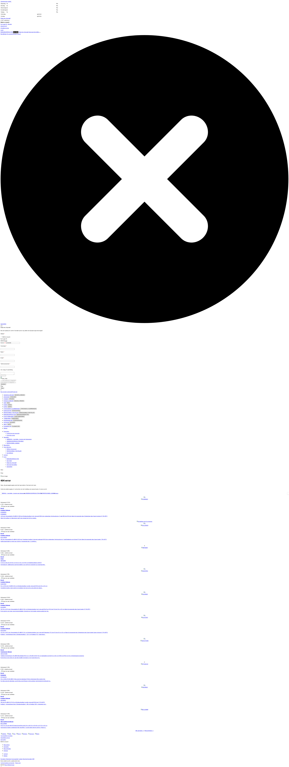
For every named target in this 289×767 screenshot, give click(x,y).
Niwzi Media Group (9, 765)
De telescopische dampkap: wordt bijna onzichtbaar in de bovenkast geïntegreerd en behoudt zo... (26, 681)
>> (139, 731)
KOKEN (5, 405)
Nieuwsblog (7, 445)
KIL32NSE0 (3, 607)
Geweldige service (5, 738)
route (2, 30)
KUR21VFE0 (3, 584)
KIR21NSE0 (3, 700)
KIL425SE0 (3, 631)
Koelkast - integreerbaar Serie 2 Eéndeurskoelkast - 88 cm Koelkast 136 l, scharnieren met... (23, 704)
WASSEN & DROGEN (9, 395)
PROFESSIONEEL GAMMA (13, 443)
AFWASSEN (6, 397)
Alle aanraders (139, 731)
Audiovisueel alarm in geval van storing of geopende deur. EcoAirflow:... (19, 541)
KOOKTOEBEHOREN (9, 417)
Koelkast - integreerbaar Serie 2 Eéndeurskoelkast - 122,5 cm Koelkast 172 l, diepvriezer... (23, 635)
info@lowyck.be (5, 28)
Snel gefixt (3, 740)
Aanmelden (9, 467)
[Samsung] (31, 734)
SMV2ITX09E (4, 654)
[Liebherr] (3, 734)
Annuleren (3, 384)
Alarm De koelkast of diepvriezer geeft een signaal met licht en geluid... (19, 518)
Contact (6, 455)
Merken (5, 428)
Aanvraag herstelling (34, 32)
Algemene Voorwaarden (12, 759)
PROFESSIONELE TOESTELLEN (11, 413)
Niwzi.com (18, 763)
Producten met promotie (13, 433)
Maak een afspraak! (5, 18)
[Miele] (9, 734)
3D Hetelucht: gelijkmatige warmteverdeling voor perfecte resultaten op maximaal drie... (23, 565)
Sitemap (6, 751)
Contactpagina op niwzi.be (7, 763)
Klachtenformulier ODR (28, 759)
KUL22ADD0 (4, 538)
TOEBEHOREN (7, 419)
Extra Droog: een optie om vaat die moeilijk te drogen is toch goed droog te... (20, 658)
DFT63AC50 (4, 677)
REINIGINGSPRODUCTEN (7, 32)
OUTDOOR (6, 422)
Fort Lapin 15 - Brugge (6, 24)
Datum (3, 343)
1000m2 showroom (11, 449)
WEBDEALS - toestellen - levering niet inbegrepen (19, 439)
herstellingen (10, 453)
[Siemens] (24, 734)
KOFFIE (5, 407)
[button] (6, 2)
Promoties (6, 432)
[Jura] (14, 734)
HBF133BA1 (3, 561)
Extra (5, 457)
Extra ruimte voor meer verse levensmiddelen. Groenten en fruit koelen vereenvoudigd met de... (25, 611)
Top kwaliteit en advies (6, 736)
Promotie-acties (11, 435)
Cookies (21, 759)
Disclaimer (3, 759)
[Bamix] (37, 734)
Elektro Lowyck (6, 337)
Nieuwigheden (148, 731)
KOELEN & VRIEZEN (8, 401)
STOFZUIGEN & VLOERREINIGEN (12, 409)
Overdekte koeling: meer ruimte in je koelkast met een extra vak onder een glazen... (21, 588)
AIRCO (5, 424)
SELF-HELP (15, 32)
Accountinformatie (12, 34)
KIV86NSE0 (3, 512)
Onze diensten (8, 447)
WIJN (5, 403)
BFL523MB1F (4, 724)
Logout (19, 34)
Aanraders (6, 437)
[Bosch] (18, 734)
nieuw (56, 493)
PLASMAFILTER (7, 426)
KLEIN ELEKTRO (7, 411)
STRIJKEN (6, 399)
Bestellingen (4, 34)
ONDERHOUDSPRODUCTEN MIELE (15, 441)
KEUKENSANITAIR (8, 421)
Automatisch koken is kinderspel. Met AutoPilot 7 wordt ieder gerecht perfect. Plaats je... (23, 728)
